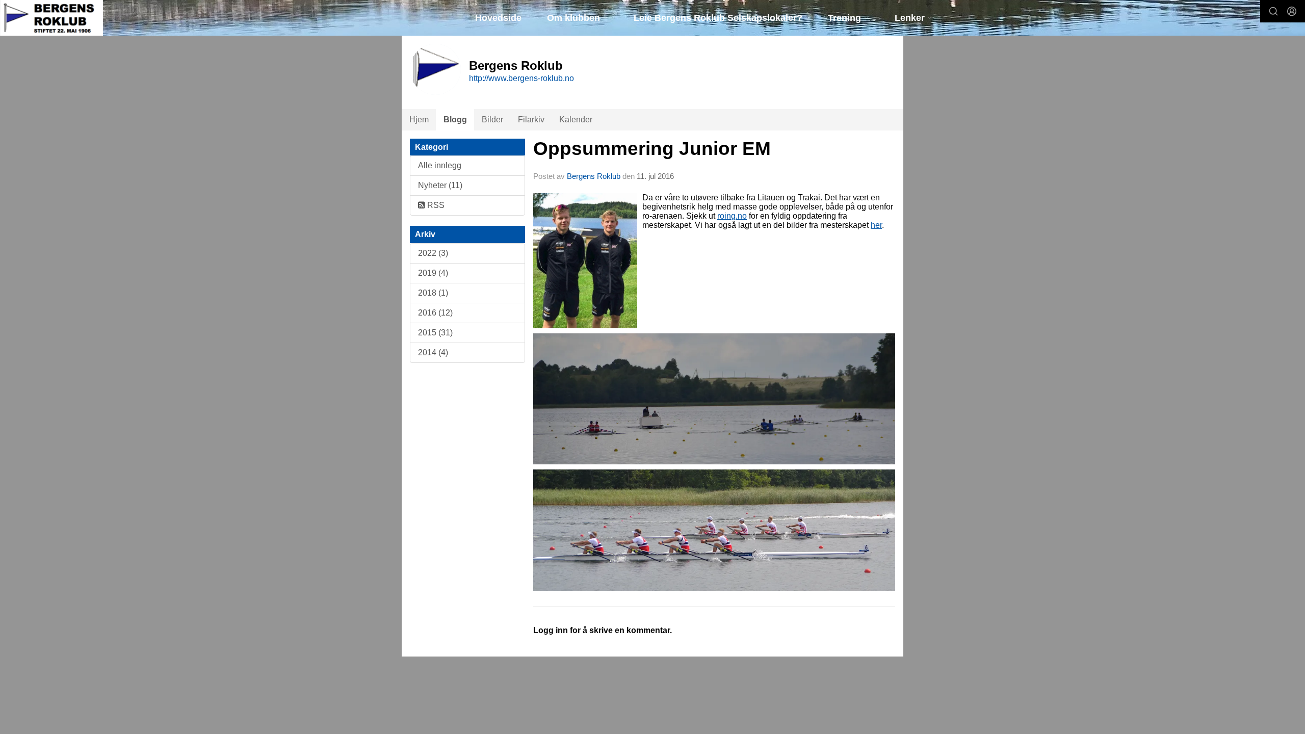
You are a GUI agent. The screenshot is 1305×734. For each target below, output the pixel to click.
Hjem (419, 119)
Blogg (455, 119)
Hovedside (498, 18)
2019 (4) (433, 273)
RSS (435, 205)
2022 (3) (433, 253)
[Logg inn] (1292, 11)
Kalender (575, 119)
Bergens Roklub (594, 176)
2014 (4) (433, 352)
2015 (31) (435, 332)
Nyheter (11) (440, 185)
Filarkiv (531, 119)
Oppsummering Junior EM (652, 148)
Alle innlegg (439, 165)
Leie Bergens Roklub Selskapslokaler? (718, 18)
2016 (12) (435, 312)
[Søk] (1273, 11)
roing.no (732, 216)
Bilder (492, 119)
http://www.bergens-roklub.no (521, 78)
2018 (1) (433, 293)
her (876, 225)
